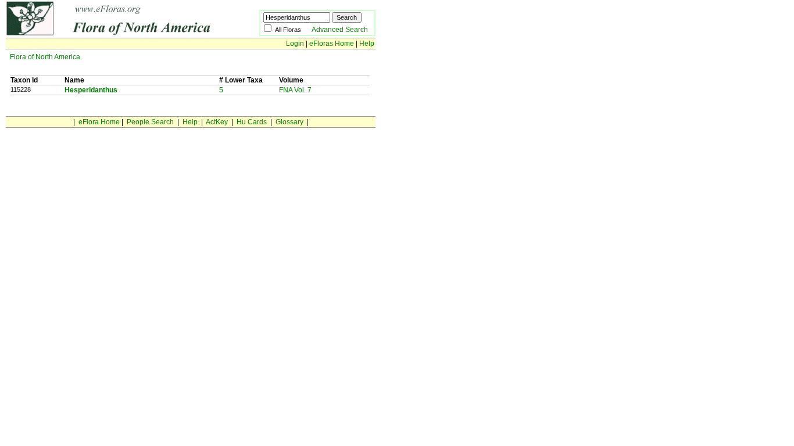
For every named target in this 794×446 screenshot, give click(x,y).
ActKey (217, 122)
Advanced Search (340, 30)
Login (295, 43)
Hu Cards (252, 122)
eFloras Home (331, 43)
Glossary (289, 122)
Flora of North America (45, 57)
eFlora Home (99, 122)
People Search (150, 122)
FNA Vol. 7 (295, 90)
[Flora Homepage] (115, 34)
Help (366, 43)
